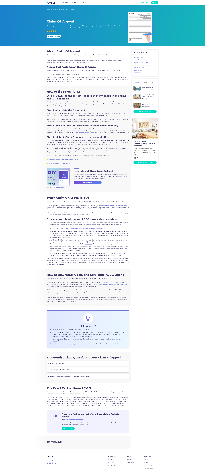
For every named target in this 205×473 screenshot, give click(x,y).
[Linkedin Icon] (47, 463)
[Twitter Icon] (55, 463)
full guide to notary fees (84, 132)
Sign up (154, 2)
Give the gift (145, 2)
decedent (83, 140)
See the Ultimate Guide (145, 162)
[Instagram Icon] (52, 463)
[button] (88, 363)
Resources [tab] (145, 82)
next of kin (88, 244)
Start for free (87, 182)
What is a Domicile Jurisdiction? (59, 163)
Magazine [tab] (137, 82)
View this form (55, 36)
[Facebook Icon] (50, 463)
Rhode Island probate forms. (74, 419)
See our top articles (145, 111)
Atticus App (60, 187)
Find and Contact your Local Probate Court (63, 159)
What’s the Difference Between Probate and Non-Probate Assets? (83, 228)
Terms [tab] (153, 82)
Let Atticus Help (68, 428)
